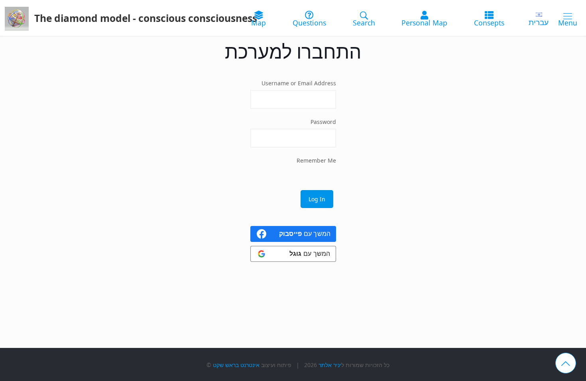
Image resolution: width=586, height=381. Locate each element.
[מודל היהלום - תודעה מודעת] (17, 18)
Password (323, 122)
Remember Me (316, 160)
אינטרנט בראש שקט (236, 365)
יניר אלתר (330, 365)
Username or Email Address (299, 83)
